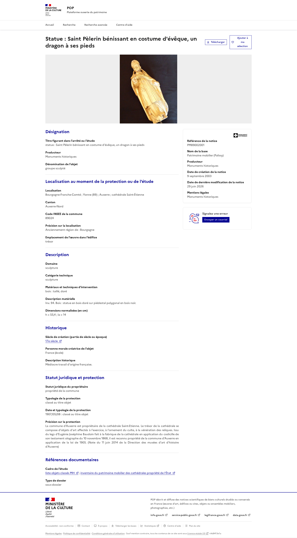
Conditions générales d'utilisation (108, 533)
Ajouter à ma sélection (242, 42)
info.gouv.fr (157, 515)
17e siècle (51, 341)
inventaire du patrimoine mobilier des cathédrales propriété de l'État (125, 473)
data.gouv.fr (240, 515)
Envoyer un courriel (215, 219)
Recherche (69, 25)
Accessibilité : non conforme (59, 525)
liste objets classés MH (60, 473)
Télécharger (218, 42)
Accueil (49, 25)
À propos (102, 525)
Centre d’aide (174, 525)
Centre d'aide (124, 25)
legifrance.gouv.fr (215, 515)
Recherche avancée (95, 25)
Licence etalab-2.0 (196, 533)
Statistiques (150, 525)
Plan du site (194, 525)
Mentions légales (53, 533)
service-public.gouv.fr (184, 515)
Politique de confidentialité (76, 533)
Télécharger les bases (125, 525)
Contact (86, 525)
